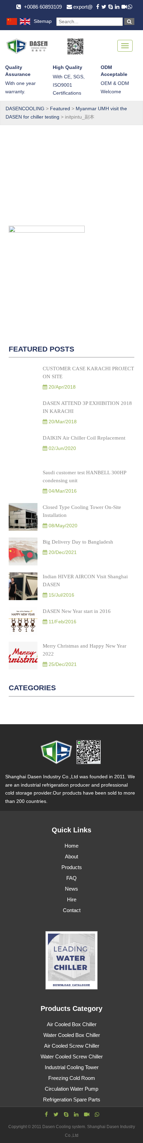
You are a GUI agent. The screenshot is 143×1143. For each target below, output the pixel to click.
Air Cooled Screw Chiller (71, 1046)
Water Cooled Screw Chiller (72, 1056)
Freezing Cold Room (71, 1078)
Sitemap (43, 21)
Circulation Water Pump (71, 1089)
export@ (83, 7)
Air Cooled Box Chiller (71, 1024)
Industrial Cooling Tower (72, 1067)
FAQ (71, 878)
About (71, 856)
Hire (71, 899)
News (71, 889)
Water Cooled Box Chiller (71, 1035)
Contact (72, 910)
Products (71, 867)
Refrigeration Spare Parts (71, 1099)
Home (71, 846)
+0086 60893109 (43, 7)
